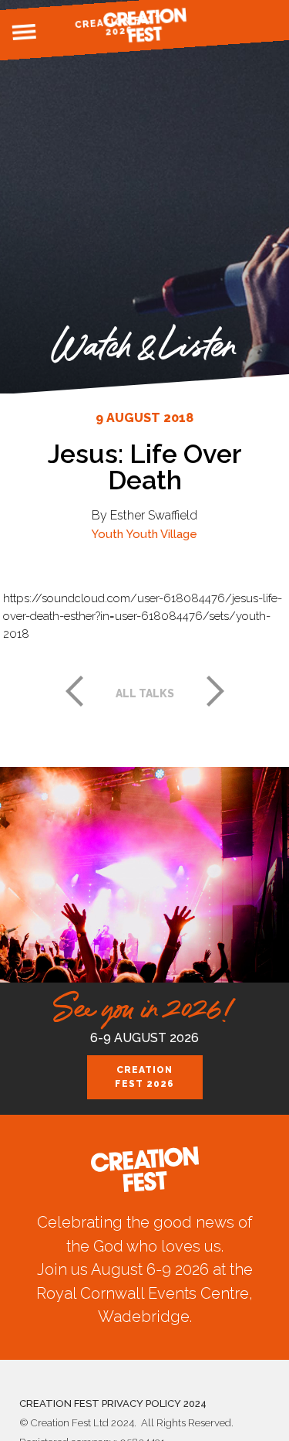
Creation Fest (145, 25)
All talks (145, 693)
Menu (24, 32)
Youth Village (161, 534)
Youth (107, 534)
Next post (215, 691)
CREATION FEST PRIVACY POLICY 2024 (113, 1403)
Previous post (74, 691)
